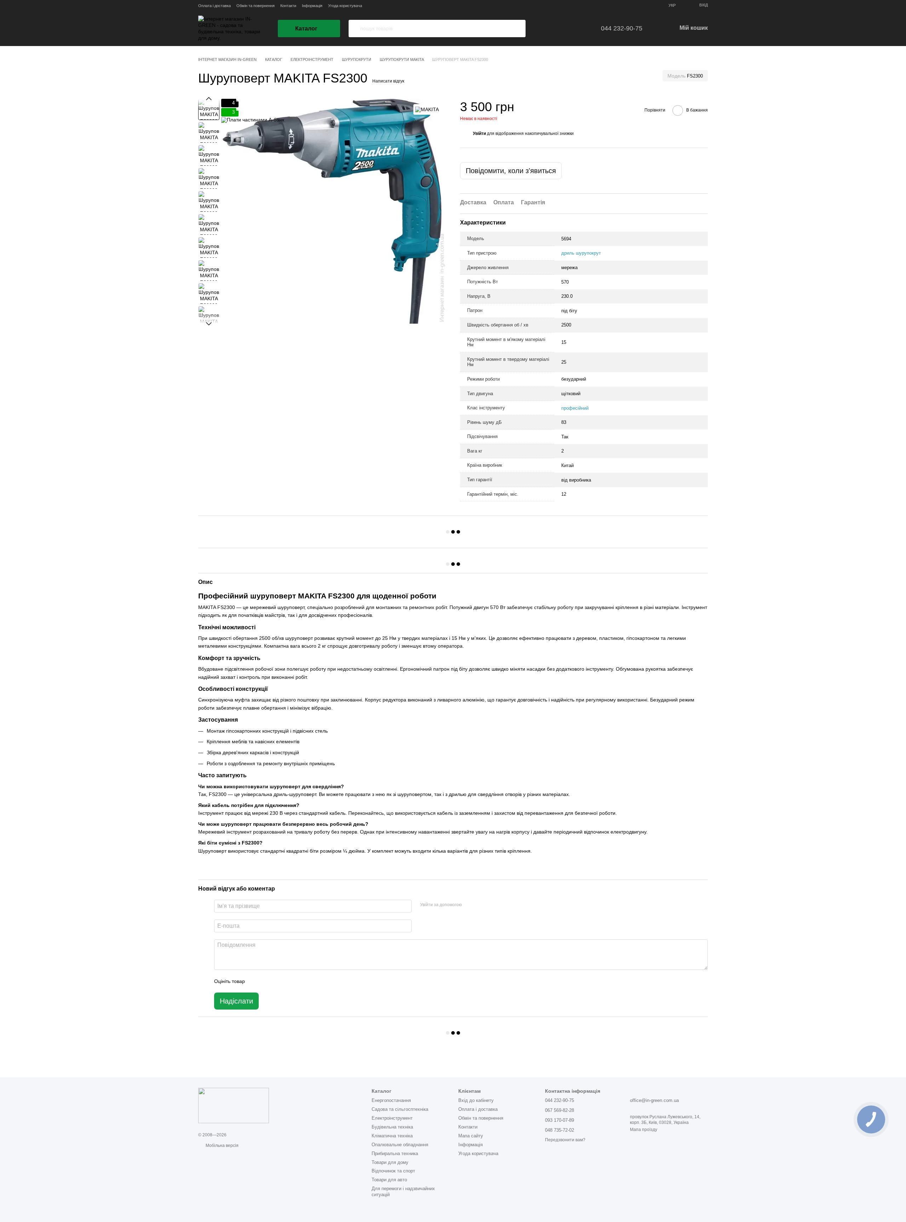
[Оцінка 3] (279, 981)
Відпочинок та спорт (393, 1170)
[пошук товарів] (354, 28)
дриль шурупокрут (581, 253)
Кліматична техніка (392, 1135)
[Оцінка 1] (256, 981)
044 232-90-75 (621, 28)
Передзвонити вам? (565, 1139)
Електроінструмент (392, 1118)
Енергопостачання (391, 1100)
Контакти (288, 6)
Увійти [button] (479, 133)
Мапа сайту (470, 1135)
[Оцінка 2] (268, 981)
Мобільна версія (222, 1145)
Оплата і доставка (214, 6)
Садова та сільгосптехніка (400, 1109)
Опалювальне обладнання (400, 1144)
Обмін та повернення (255, 6)
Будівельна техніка (392, 1127)
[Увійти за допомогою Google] (481, 905)
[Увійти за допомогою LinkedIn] (492, 905)
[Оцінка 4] (290, 981)
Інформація (312, 6)
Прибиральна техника (395, 1153)
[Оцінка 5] (302, 981)
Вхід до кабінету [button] (476, 1100)
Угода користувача (345, 6)
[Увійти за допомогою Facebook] (469, 905)
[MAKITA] (427, 109)
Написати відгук (388, 81)
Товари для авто (389, 1179)
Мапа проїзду (643, 1129)
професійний (575, 408)
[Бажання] (556, 28)
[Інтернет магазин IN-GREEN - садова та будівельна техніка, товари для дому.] (233, 1105)
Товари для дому (390, 1162)
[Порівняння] (576, 28)
